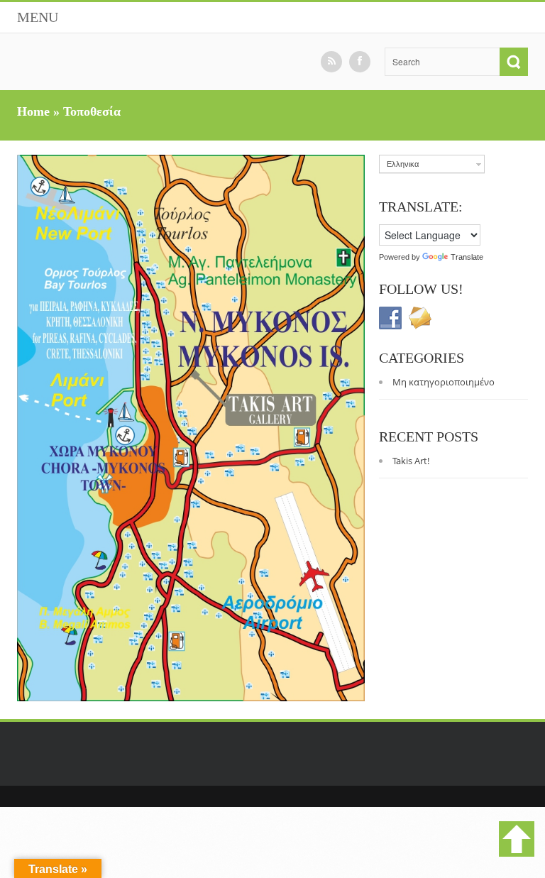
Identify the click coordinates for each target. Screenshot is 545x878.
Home (33, 111)
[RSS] (331, 61)
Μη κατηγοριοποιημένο (443, 381)
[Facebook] (359, 61)
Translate (467, 257)
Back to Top (516, 839)
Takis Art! (410, 460)
